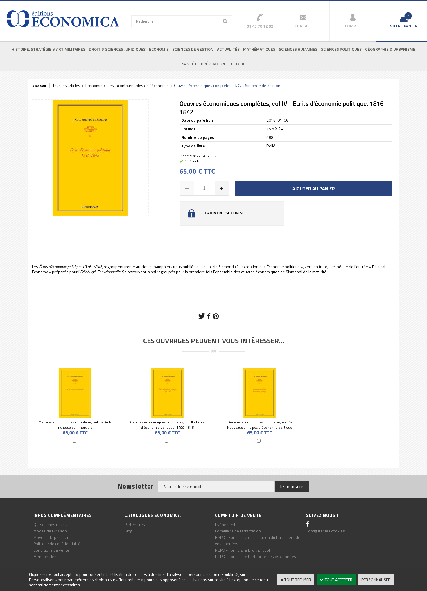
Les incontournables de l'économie (138, 85)
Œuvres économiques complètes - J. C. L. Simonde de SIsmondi (229, 85)
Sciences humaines (298, 49)
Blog (128, 531)
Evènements (226, 524)
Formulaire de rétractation (238, 531)
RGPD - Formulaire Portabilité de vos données (255, 556)
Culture (237, 64)
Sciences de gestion (193, 49)
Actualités (228, 49)
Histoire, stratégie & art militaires (48, 49)
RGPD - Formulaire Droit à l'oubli (243, 550)
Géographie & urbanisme (390, 49)
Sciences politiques (341, 49)
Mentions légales (48, 556)
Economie (159, 49)
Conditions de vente (51, 550)
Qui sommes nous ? (50, 524)
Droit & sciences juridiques (117, 49)
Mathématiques (259, 49)
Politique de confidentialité (56, 544)
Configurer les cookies (325, 531)
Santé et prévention (203, 64)
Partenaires (134, 524)
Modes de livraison (50, 531)
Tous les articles (66, 85)
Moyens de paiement (52, 537)
